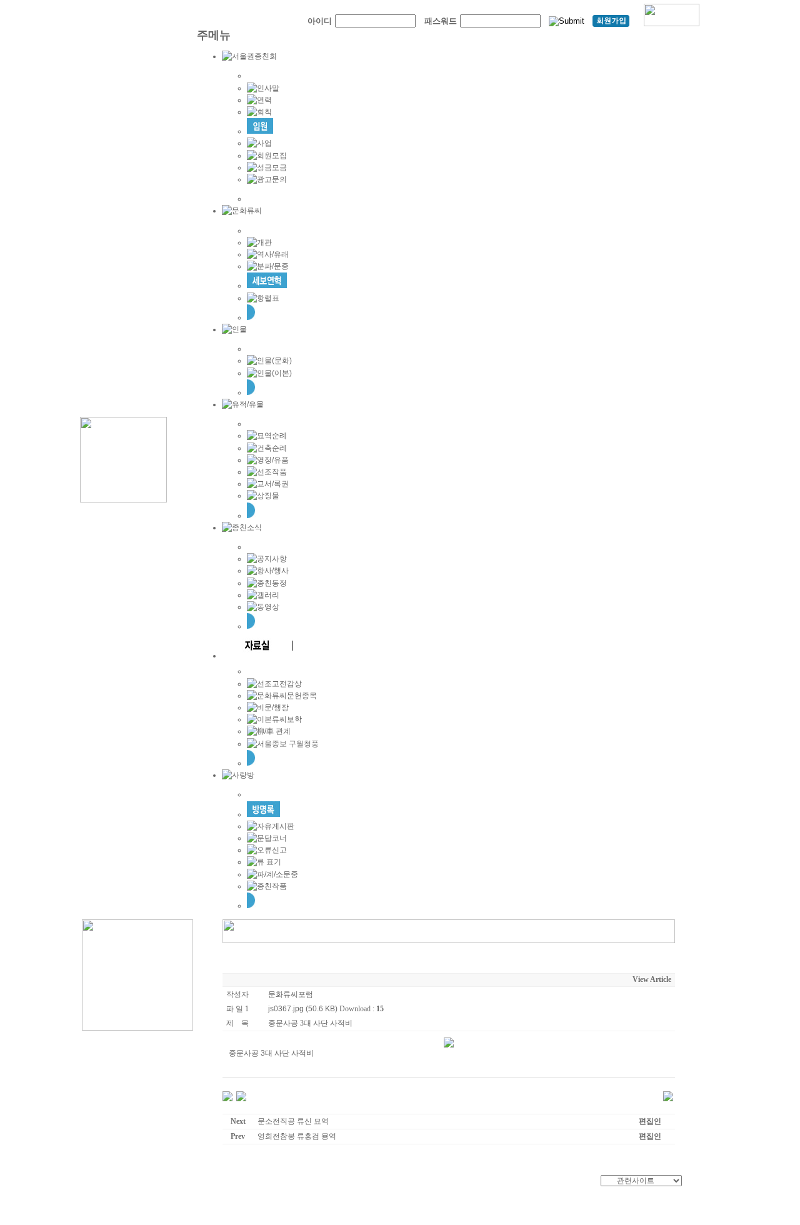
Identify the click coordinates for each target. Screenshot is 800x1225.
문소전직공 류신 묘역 (293, 1121)
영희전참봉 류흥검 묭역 (297, 1136)
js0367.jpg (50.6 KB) (303, 1008)
